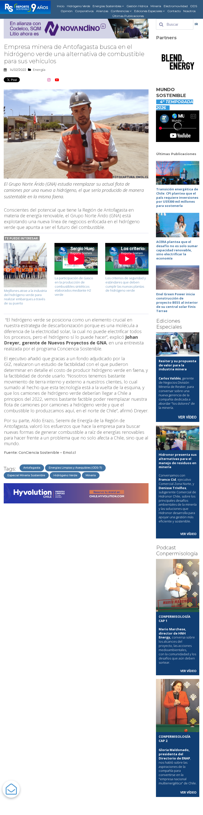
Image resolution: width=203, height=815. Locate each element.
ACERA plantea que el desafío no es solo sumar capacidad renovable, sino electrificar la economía (177, 250)
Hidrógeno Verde (78, 6)
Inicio (60, 6)
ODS (193, 6)
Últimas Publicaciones (128, 16)
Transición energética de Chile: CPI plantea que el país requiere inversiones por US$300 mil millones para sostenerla (177, 197)
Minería (156, 6)
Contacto (174, 11)
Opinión (67, 11)
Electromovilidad (176, 6)
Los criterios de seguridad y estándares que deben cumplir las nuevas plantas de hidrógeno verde (125, 284)
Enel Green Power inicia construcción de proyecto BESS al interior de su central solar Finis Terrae (177, 302)
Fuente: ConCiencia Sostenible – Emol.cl (40, 452)
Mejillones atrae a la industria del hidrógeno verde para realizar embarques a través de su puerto (25, 296)
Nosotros (189, 11)
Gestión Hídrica (137, 6)
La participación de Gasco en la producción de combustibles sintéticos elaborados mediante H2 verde (74, 286)
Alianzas (102, 11)
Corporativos (84, 11)
